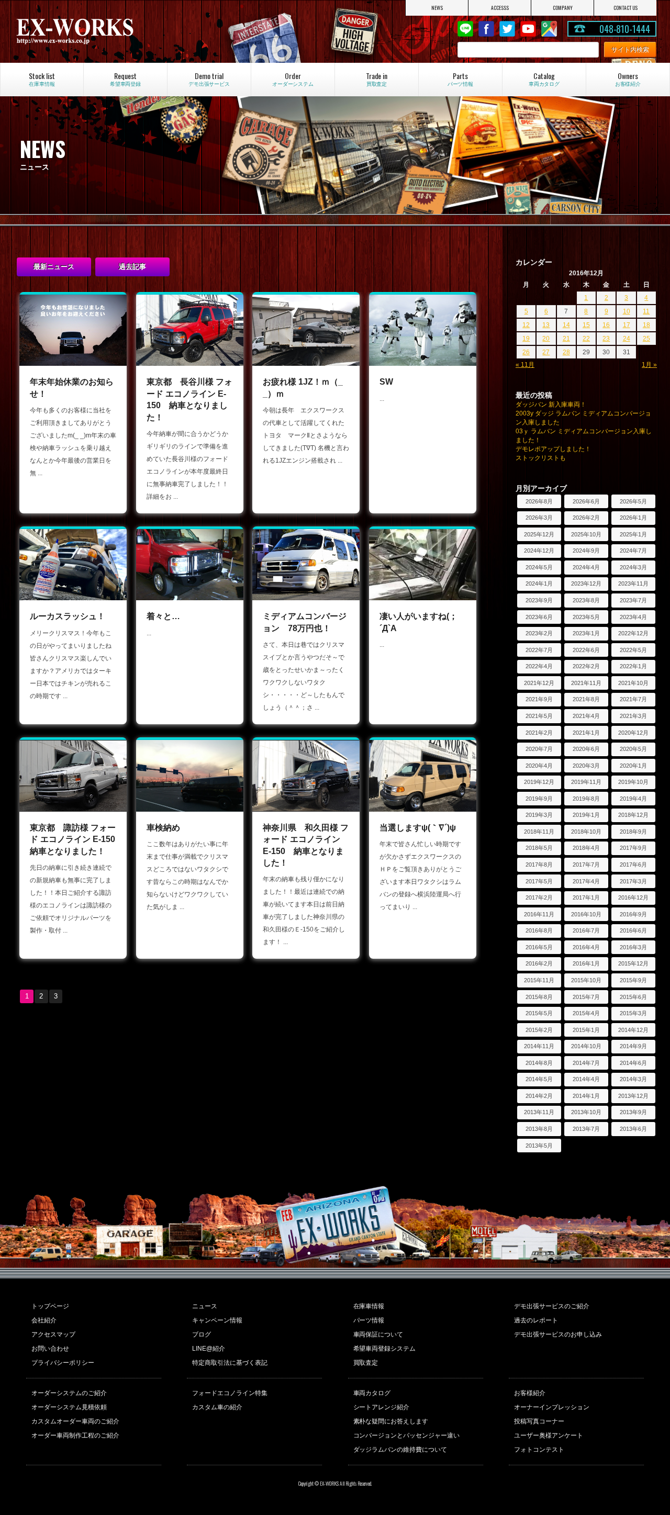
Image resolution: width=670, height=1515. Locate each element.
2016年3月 (633, 947)
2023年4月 (633, 617)
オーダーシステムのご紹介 (69, 1393)
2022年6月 (586, 650)
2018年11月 (539, 831)
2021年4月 (586, 716)
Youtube (528, 29)
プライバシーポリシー (62, 1362)
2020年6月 (586, 749)
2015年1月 (586, 1030)
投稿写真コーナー (539, 1421)
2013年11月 (539, 1112)
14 (566, 325)
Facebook (486, 29)
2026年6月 (586, 501)
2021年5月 (539, 716)
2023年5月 (586, 617)
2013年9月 (633, 1112)
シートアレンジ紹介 (381, 1407)
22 (586, 338)
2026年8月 (539, 501)
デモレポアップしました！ (553, 449)
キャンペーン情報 (217, 1320)
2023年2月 (539, 633)
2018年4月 (586, 848)
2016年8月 (539, 930)
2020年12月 (633, 733)
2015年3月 (633, 1013)
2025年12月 (539, 534)
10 (626, 311)
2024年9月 (586, 550)
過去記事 (132, 267)
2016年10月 (586, 914)
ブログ (201, 1334)
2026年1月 (633, 517)
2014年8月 (539, 1063)
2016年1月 (586, 963)
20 (546, 338)
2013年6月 (633, 1129)
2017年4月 (586, 881)
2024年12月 (539, 550)
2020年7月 (539, 749)
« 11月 (525, 364)
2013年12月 (633, 1096)
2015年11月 (539, 980)
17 (626, 325)
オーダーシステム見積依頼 (69, 1407)
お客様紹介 (529, 1393)
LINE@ (465, 29)
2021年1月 (586, 733)
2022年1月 (633, 666)
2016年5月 (539, 947)
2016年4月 (586, 947)
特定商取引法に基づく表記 (229, 1362)
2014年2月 (539, 1096)
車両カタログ (372, 1393)
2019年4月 (633, 798)
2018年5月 (539, 848)
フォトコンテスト (539, 1449)
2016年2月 (539, 963)
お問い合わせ (50, 1348)
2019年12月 (539, 782)
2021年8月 (586, 699)
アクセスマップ (53, 1334)
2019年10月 (633, 782)
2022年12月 (633, 633)
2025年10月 (586, 534)
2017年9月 (633, 848)
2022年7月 (539, 650)
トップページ (50, 1306)
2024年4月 (586, 567)
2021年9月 (539, 699)
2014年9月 (633, 1046)
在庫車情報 (369, 1306)
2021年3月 (633, 716)
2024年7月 (633, 550)
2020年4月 (539, 765)
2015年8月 (539, 997)
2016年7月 (586, 930)
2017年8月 (539, 864)
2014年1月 (586, 1096)
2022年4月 (539, 666)
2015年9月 (633, 980)
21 (566, 338)
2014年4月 (586, 1079)
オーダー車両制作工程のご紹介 (75, 1435)
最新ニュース (54, 267)
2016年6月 (633, 930)
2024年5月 (539, 567)
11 (646, 311)
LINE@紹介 (208, 1348)
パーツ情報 (369, 1320)
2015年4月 (586, 1013)
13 (546, 325)
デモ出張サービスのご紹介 (551, 1306)
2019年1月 (586, 815)
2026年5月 (633, 501)
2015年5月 (539, 1013)
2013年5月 (539, 1145)
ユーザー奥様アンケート (548, 1435)
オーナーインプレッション (551, 1407)
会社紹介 (44, 1320)
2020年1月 (633, 765)
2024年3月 (633, 567)
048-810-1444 (625, 29)
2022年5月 (633, 650)
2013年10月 (586, 1112)
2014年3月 (633, 1079)
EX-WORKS (110, 31)
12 (526, 325)
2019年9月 (539, 798)
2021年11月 (586, 683)
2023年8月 (586, 600)
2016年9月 (633, 914)
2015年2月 (539, 1030)
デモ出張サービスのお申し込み (558, 1334)
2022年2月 (586, 666)
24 (626, 338)
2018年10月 (586, 831)
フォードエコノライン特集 (229, 1393)
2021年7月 (633, 699)
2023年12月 (586, 583)
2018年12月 (633, 815)
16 (606, 325)
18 (646, 325)
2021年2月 (539, 733)
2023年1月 (586, 633)
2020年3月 (586, 765)
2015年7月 (586, 997)
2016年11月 (539, 914)
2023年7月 (633, 600)
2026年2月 (586, 517)
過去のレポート (536, 1320)
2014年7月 (586, 1063)
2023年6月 (539, 617)
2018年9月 (633, 831)
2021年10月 (633, 683)
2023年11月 (633, 583)
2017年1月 (586, 897)
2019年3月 (539, 815)
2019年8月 (586, 798)
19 (526, 338)
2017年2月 (539, 897)
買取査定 (365, 1362)
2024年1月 (539, 583)
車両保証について (378, 1334)
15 (586, 325)
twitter (507, 29)
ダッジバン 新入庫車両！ (551, 404)
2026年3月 (539, 517)
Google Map (549, 29)
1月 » (649, 364)
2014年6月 (633, 1063)
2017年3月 (633, 881)
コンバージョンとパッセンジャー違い (406, 1435)
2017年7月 (586, 864)
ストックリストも (541, 458)
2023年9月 (539, 600)
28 (566, 352)
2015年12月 (633, 963)
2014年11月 (539, 1046)
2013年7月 (586, 1129)
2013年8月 (539, 1129)
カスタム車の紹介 (217, 1407)
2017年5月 (539, 881)
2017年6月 (633, 864)
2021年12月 (539, 683)
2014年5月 (539, 1079)
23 (606, 338)
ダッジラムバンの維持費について (400, 1449)
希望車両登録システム (384, 1348)
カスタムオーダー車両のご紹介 (75, 1421)
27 (546, 352)
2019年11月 (586, 782)
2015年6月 (633, 997)
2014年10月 (586, 1046)
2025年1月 (633, 534)
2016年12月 (633, 897)
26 (526, 352)
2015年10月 (586, 980)
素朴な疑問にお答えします (391, 1421)
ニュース (204, 1306)
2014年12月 (633, 1030)
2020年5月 (633, 749)
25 (646, 338)
